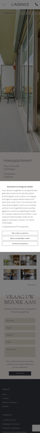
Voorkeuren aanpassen (20, 243)
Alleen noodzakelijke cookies (20, 238)
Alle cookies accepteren (20, 233)
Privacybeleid (22, 226)
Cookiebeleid (8, 226)
